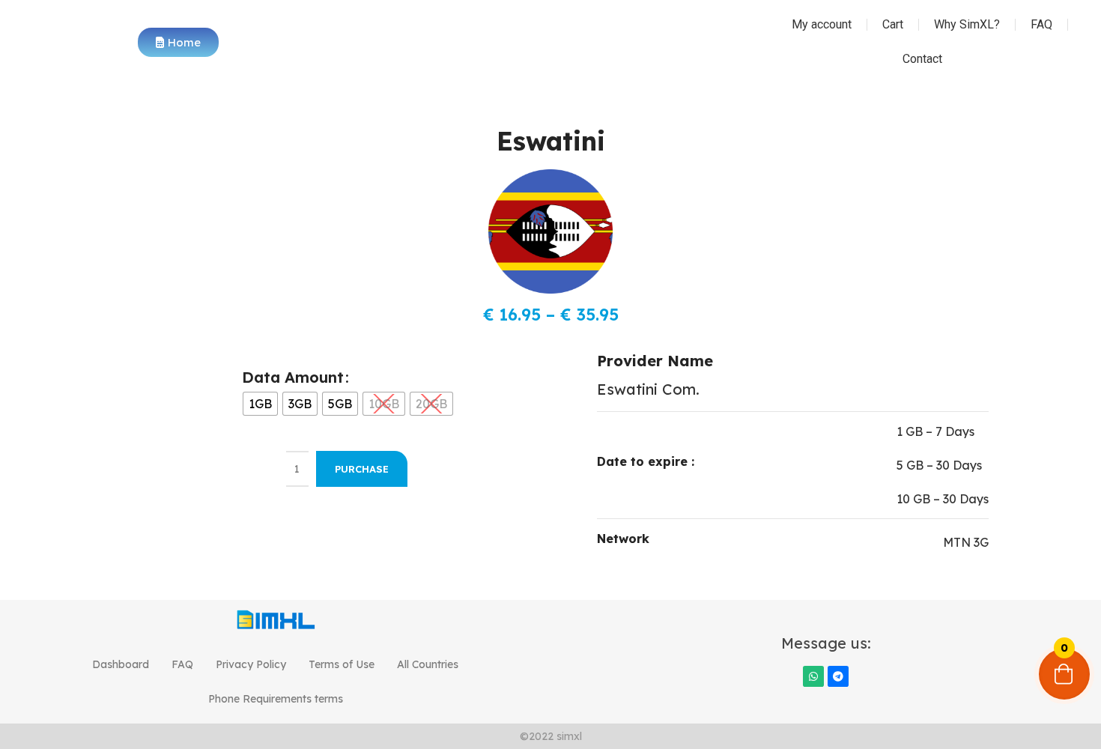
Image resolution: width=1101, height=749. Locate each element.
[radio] (260, 403)
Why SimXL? (967, 24)
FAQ (1041, 24)
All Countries (427, 664)
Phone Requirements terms (275, 699)
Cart (892, 24)
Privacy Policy (251, 664)
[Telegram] (838, 676)
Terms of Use (341, 664)
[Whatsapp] (813, 676)
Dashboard (120, 664)
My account (822, 24)
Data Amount (293, 377)
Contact (922, 59)
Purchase (362, 469)
